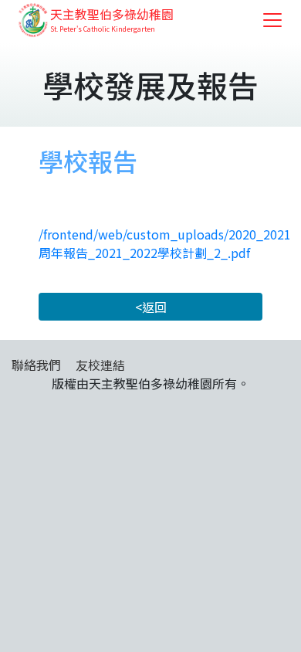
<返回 (151, 306)
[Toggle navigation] (272, 20)
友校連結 (100, 364)
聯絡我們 (36, 364)
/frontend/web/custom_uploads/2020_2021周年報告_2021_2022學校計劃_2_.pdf (165, 243)
